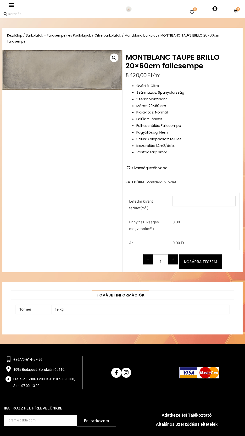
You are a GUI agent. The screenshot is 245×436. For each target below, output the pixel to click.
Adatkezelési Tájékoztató (187, 415)
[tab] (120, 295)
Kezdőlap (14, 35)
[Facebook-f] (116, 372)
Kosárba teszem (200, 261)
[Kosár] (236, 11)
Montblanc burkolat (141, 35)
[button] (11, 5)
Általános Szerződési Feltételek (186, 424)
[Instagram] (126, 372)
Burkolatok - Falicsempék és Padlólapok (58, 35)
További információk (121, 295)
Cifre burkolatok (108, 35)
